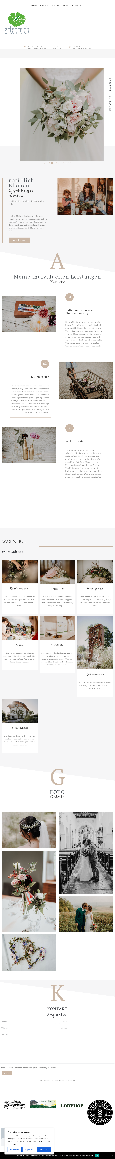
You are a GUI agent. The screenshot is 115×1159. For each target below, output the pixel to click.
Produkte (57, 645)
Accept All (44, 1150)
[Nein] (112, 1155)
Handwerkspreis (20, 589)
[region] (29, 1141)
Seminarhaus (20, 728)
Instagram (110, 104)
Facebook (110, 85)
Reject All (29, 1150)
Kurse (20, 645)
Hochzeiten (57, 589)
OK (97, 1155)
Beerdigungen (95, 589)
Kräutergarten (95, 674)
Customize (14, 1150)
